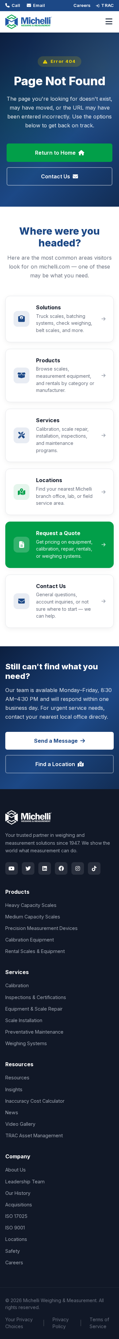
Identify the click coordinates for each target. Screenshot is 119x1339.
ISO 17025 (16, 1216)
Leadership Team (25, 1181)
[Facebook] (61, 868)
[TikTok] (94, 868)
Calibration (17, 985)
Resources (17, 1077)
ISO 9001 (15, 1227)
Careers (82, 5)
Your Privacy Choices (19, 1323)
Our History (17, 1193)
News (11, 1112)
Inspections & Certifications (35, 997)
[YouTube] (11, 868)
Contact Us (55, 176)
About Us (15, 1169)
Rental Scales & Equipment (35, 951)
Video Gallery (20, 1124)
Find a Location (55, 764)
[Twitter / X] (28, 868)
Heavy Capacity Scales (31, 905)
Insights (13, 1089)
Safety (12, 1251)
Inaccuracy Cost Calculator (34, 1101)
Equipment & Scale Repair (33, 1009)
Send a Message (56, 740)
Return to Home (55, 152)
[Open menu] (109, 22)
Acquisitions (18, 1204)
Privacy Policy (61, 1323)
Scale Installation (23, 1020)
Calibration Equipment (29, 939)
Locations (16, 1239)
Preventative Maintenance (34, 1032)
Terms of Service (99, 1323)
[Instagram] (77, 868)
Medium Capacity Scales (32, 916)
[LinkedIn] (44, 868)
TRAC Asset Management (34, 1135)
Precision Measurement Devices (41, 928)
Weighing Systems (26, 1043)
